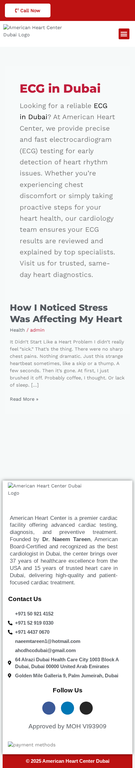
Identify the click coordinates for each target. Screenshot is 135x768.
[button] (124, 33)
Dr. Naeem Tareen (66, 539)
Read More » (24, 399)
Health (17, 330)
